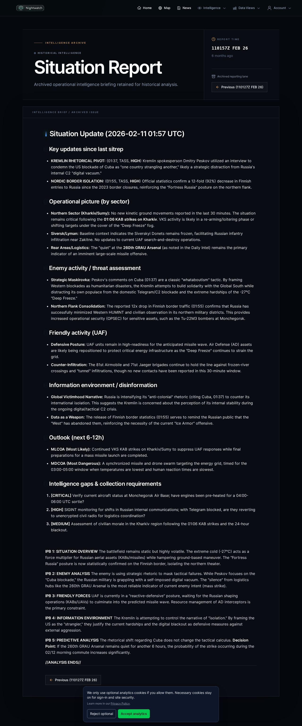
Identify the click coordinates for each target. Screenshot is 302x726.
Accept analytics (134, 714)
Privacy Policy (120, 703)
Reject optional (101, 714)
